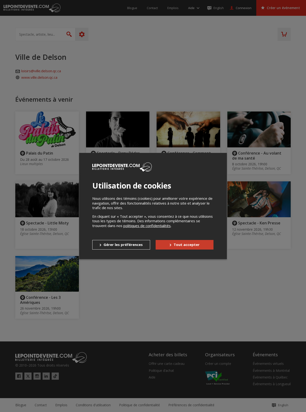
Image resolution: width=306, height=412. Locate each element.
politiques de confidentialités (147, 225)
